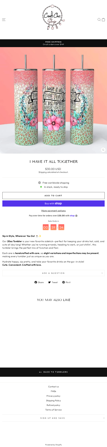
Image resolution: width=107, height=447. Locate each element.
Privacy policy (53, 396)
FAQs (53, 391)
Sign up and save (52, 418)
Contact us (53, 386)
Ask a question (53, 273)
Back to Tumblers (55, 372)
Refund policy (53, 405)
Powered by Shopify (53, 445)
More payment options (53, 210)
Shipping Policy (53, 400)
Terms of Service (53, 409)
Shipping (43, 172)
